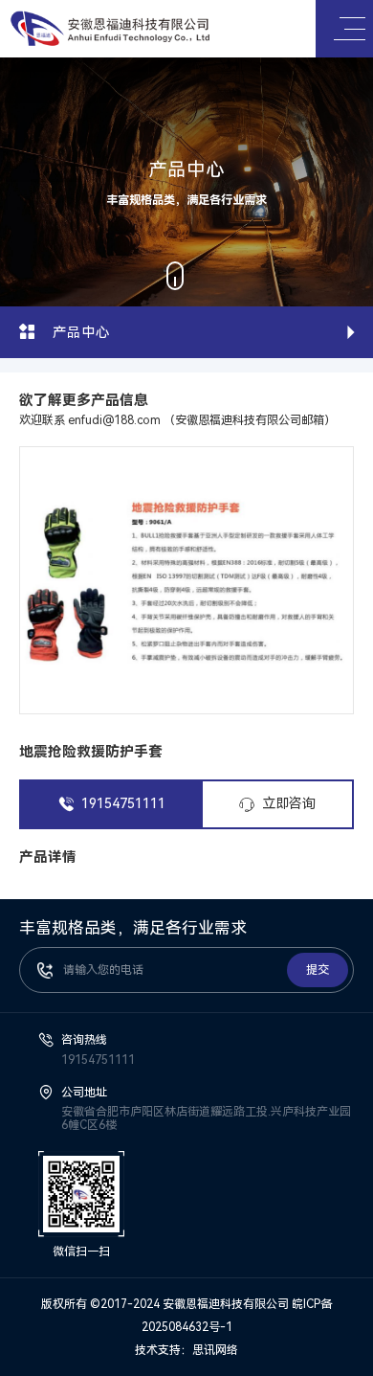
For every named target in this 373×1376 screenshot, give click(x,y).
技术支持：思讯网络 (186, 1350)
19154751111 (123, 804)
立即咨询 (289, 804)
